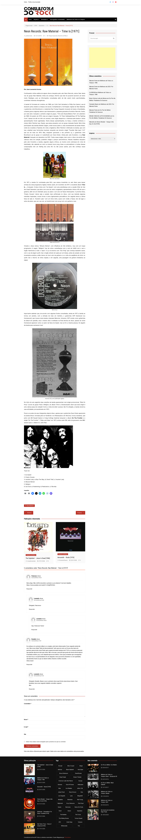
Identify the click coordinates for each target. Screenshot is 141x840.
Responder (29, 589)
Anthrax (60, 769)
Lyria (71, 796)
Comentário (27, 703)
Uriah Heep (69, 822)
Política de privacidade (34, 2)
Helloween (80, 784)
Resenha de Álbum (63, 35)
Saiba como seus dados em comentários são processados (67, 751)
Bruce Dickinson (63, 773)
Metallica (60, 799)
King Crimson (72, 792)
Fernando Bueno (63, 560)
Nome (26, 719)
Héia (59, 788)
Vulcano (80, 822)
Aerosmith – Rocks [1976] (66, 557)
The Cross (78, 814)
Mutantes (70, 799)
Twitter (110, 2)
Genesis (60, 784)
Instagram (113, 2)
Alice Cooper (70, 766)
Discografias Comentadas (57, 19)
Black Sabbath (70, 769)
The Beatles (63, 814)
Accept (60, 766)
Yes (79, 826)
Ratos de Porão (79, 807)
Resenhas (44, 19)
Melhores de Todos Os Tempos (76, 19)
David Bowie (78, 773)
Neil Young (80, 799)
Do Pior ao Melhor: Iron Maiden (109, 765)
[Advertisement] (102, 58)
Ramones (68, 807)
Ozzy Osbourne (70, 803)
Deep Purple (63, 777)
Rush (60, 811)
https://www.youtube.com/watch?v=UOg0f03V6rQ (41, 585)
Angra (81, 766)
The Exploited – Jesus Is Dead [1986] (38, 558)
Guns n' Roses (70, 784)
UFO (60, 822)
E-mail (26, 727)
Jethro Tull (80, 788)
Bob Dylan (80, 769)
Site (25, 734)
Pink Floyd (80, 803)
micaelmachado (31, 561)
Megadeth (80, 796)
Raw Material (30, 505)
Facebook (107, 2)
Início (30, 19)
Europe (80, 781)
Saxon (69, 811)
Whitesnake (64, 826)
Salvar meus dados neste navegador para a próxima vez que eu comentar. (46, 741)
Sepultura (79, 811)
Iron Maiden (69, 788)
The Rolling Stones (64, 818)
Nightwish (60, 803)
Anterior (29, 512)
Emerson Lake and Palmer (66, 781)
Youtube (116, 2)
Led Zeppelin (61, 796)
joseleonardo (29, 35)
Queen (59, 807)
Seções (36, 19)
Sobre (25, 2)
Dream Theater (77, 777)
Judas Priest (61, 792)
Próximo (79, 512)
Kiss (82, 792)
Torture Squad (78, 818)
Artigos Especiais (53, 35)
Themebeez (67, 837)
